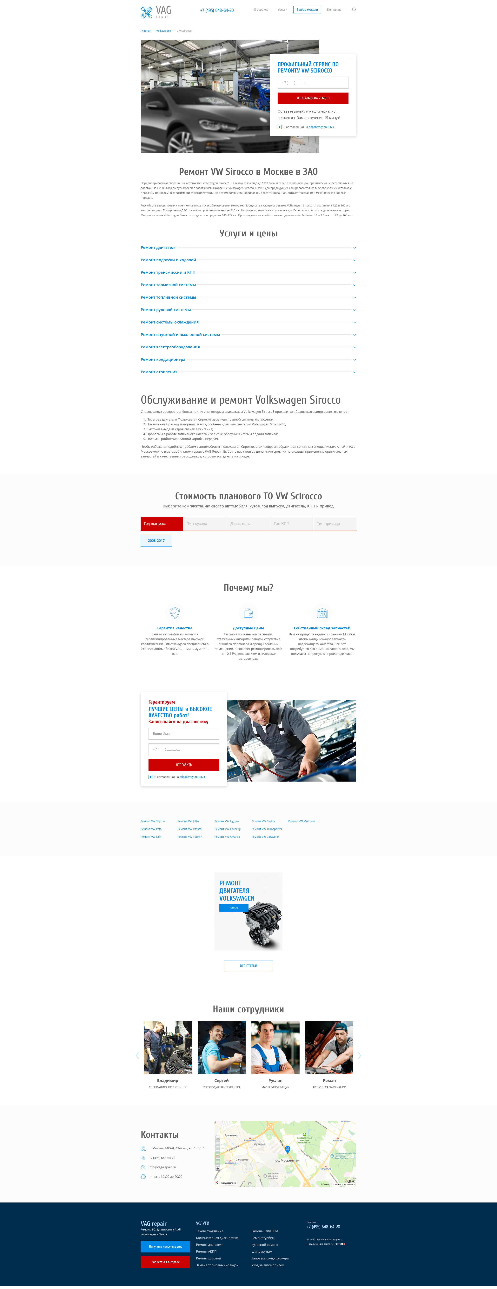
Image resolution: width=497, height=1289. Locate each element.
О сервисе (261, 9)
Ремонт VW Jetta (188, 821)
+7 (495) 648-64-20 (217, 10)
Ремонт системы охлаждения (170, 322)
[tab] (162, 524)
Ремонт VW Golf (151, 837)
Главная (146, 30)
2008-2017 (156, 541)
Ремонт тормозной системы (168, 284)
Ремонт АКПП (206, 1251)
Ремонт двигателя (158, 247)
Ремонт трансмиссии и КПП (168, 272)
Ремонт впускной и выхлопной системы (180, 334)
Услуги (282, 9)
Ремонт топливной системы (168, 297)
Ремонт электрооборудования (170, 347)
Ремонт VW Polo (151, 829)
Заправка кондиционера (270, 1258)
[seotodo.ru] (338, 1243)
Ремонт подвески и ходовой (168, 259)
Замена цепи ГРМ (264, 1231)
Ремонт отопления (159, 371)
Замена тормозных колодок (217, 1265)
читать (234, 907)
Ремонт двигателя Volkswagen (237, 891)
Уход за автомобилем (267, 1265)
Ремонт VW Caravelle (265, 837)
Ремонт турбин (262, 1238)
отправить (184, 765)
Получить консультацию (165, 1246)
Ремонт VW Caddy (263, 821)
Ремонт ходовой (208, 1258)
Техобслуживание (209, 1231)
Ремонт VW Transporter (266, 829)
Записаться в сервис (166, 1262)
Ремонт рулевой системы (166, 309)
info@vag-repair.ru (162, 1167)
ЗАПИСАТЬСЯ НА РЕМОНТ (313, 98)
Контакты (334, 9)
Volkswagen (163, 30)
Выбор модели (307, 9)
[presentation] (137, 1055)
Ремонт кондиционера (163, 359)
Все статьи (248, 966)
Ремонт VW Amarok (227, 837)
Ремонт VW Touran (190, 837)
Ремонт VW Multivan (301, 821)
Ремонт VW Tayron (153, 821)
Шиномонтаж (261, 1251)
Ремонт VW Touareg (228, 829)
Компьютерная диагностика (217, 1238)
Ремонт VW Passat (189, 829)
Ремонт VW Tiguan (227, 821)
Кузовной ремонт (264, 1245)
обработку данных (321, 127)
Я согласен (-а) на (308, 127)
